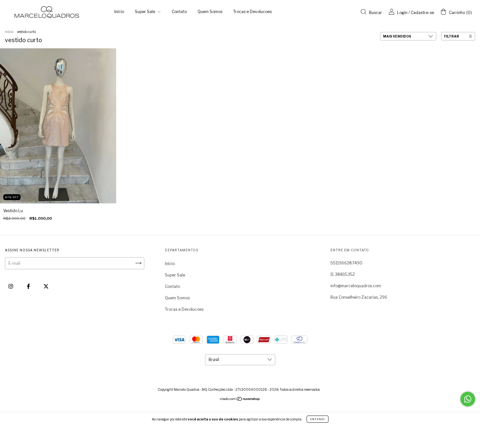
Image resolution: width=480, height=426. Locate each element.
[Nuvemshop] (240, 399)
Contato (179, 11)
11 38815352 (342, 274)
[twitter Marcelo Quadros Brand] (46, 286)
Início (119, 11)
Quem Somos (210, 11)
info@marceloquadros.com (355, 285)
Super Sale (145, 11)
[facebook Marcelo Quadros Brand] (29, 286)
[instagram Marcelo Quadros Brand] (11, 286)
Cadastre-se (422, 12)
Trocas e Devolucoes (252, 11)
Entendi (317, 419)
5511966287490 (346, 262)
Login (402, 12)
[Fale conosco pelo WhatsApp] (467, 399)
